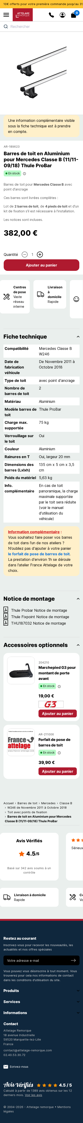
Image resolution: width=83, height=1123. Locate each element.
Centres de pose (19, 289)
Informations (15, 1012)
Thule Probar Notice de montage (39, 610)
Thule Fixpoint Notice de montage (40, 616)
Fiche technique (25, 336)
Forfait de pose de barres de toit (55, 742)
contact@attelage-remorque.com (27, 1050)
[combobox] (41, 26)
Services (11, 1001)
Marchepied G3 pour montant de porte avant (57, 673)
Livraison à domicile (55, 292)
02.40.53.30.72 (14, 1055)
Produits (11, 990)
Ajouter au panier (41, 265)
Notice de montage (29, 598)
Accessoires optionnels (35, 645)
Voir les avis (33, 1095)
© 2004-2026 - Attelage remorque (29, 1107)
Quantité (11, 254)
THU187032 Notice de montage (38, 623)
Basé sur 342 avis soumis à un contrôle (29, 870)
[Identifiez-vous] (62, 15)
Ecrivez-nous (19, 1066)
